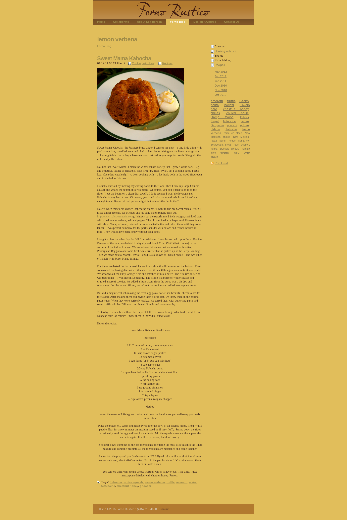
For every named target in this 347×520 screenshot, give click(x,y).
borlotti (229, 105)
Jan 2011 (220, 81)
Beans (244, 101)
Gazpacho (217, 125)
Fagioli (215, 121)
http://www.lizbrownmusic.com (115, 216)
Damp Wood (222, 117)
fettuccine (229, 121)
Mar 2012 (221, 71)
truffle (231, 101)
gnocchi (232, 125)
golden (244, 125)
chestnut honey (236, 109)
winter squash (133, 482)
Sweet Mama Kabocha (124, 58)
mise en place (233, 133)
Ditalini (244, 117)
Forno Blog (177, 21)
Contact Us (231, 21)
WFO (236, 153)
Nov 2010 (221, 90)
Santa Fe (243, 141)
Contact (164, 509)
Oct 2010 (220, 94)
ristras (232, 140)
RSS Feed (221, 163)
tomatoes (225, 153)
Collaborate (121, 21)
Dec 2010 (221, 85)
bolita (215, 105)
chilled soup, (237, 113)
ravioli (222, 140)
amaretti (217, 101)
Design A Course (204, 21)
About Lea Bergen (149, 21)
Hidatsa (215, 129)
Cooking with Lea (226, 51)
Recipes (220, 64)
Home (101, 21)
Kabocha (231, 129)
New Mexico (241, 136)
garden (244, 121)
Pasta (214, 140)
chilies (215, 113)
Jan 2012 (221, 76)
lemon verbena (155, 482)
